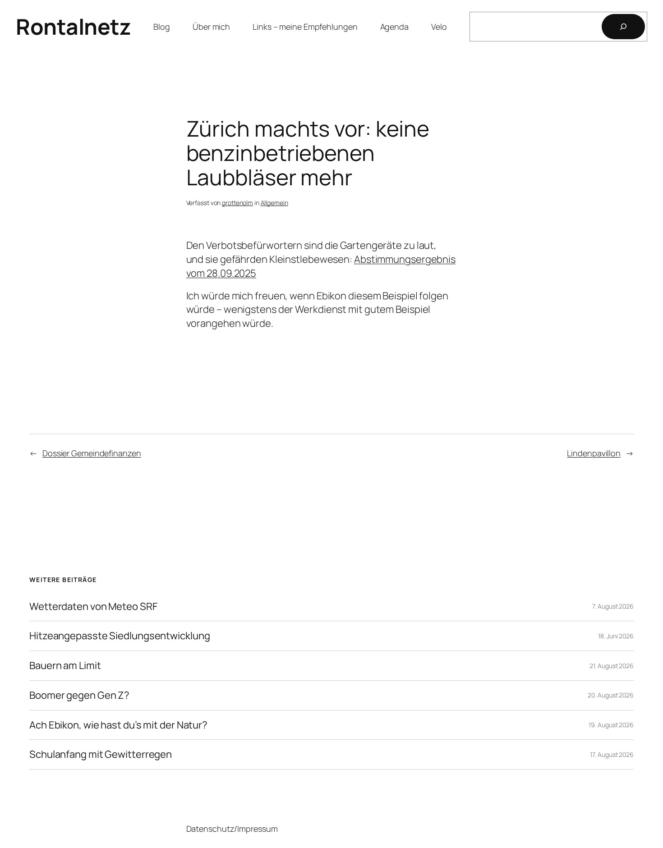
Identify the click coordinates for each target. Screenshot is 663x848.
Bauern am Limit (65, 665)
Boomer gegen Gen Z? (79, 695)
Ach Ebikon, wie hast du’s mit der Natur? (118, 725)
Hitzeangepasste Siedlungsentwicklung (119, 636)
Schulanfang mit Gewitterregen (100, 754)
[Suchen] (623, 26)
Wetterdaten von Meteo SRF (93, 606)
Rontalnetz (73, 26)
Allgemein (274, 202)
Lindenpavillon (594, 453)
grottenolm (237, 202)
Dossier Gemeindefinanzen (91, 453)
